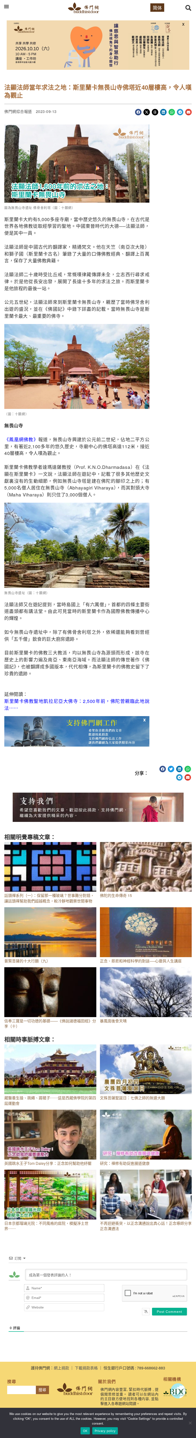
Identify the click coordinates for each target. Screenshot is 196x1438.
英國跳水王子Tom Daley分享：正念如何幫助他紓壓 (48, 1163)
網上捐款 (61, 1368)
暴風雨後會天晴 (113, 1021)
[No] (190, 1422)
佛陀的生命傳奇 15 (116, 895)
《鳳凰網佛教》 (21, 439)
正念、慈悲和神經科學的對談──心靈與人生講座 (141, 961)
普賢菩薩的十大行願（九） (27, 961)
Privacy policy (105, 1431)
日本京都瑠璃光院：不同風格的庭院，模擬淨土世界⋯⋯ (46, 1225)
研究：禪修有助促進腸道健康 (125, 1163)
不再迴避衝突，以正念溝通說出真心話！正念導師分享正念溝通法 (146, 1225)
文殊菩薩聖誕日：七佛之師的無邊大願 (132, 1098)
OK (85, 1431)
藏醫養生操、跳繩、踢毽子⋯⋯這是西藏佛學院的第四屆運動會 (50, 1100)
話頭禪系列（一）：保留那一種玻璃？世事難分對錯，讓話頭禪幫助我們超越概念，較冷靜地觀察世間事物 (49, 898)
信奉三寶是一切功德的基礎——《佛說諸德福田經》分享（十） (50, 1023)
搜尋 (42, 1390)
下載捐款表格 (86, 1368)
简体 (157, 7)
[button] (6, 6)
